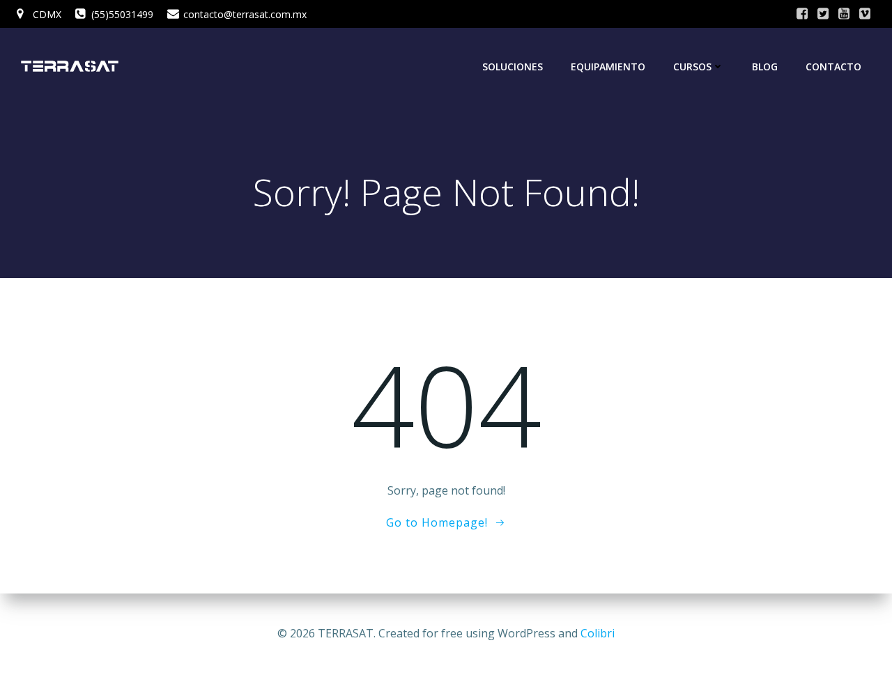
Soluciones (512, 66)
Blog (765, 66)
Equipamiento (608, 66)
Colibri (597, 633)
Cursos (692, 66)
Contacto (833, 66)
